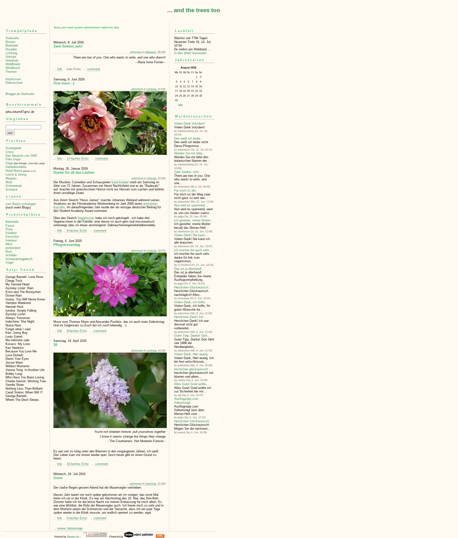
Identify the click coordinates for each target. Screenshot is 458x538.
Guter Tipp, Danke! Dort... (192, 335)
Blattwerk (11, 45)
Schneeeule (13, 186)
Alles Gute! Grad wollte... (191, 384)
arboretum (136, 52)
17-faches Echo (77, 158)
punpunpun (13, 248)
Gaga (9, 163)
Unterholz (12, 60)
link (59, 69)
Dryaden (11, 49)
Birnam (10, 42)
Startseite (12, 38)
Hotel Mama (13, 170)
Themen (11, 71)
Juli (180, 105)
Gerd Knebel (120, 182)
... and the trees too (193, 10)
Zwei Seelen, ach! (186, 172)
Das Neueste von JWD (21, 155)
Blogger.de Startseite (19, 94)
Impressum (13, 79)
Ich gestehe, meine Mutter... (193, 220)
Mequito (10, 178)
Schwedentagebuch (18, 259)
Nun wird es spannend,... (191, 205)
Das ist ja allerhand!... (189, 269)
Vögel (9, 262)
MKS (8, 244)
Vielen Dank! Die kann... (191, 235)
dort (33, 171)
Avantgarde (13, 148)
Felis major (13, 159)
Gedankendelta (15, 167)
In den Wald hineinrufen (190, 53)
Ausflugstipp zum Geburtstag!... (186, 400)
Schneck (11, 189)
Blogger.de (73, 536)
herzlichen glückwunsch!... (192, 369)
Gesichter (12, 236)
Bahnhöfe (12, 222)
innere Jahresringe (70, 528)
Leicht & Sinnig (15, 174)
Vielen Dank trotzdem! (189, 123)
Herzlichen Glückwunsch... (192, 287)
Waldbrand (12, 64)
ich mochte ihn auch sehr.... (193, 250)
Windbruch (12, 68)
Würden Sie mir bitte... (189, 153)
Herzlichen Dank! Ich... (190, 317)
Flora (8, 229)
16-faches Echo (77, 464)
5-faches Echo (77, 518)
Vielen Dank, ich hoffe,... (191, 302)
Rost (8, 251)
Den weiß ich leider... (188, 138)
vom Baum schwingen (20, 204)
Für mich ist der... (186, 190)
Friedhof (11, 233)
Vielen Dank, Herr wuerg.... (192, 354)
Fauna (9, 225)
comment (93, 69)
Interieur (11, 240)
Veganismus (86, 218)
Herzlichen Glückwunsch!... (193, 421)
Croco (9, 152)
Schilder (11, 255)
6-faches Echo (77, 230)
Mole (8, 182)
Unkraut (10, 56)
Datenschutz (14, 82)
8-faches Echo (77, 331)
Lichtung (11, 53)
